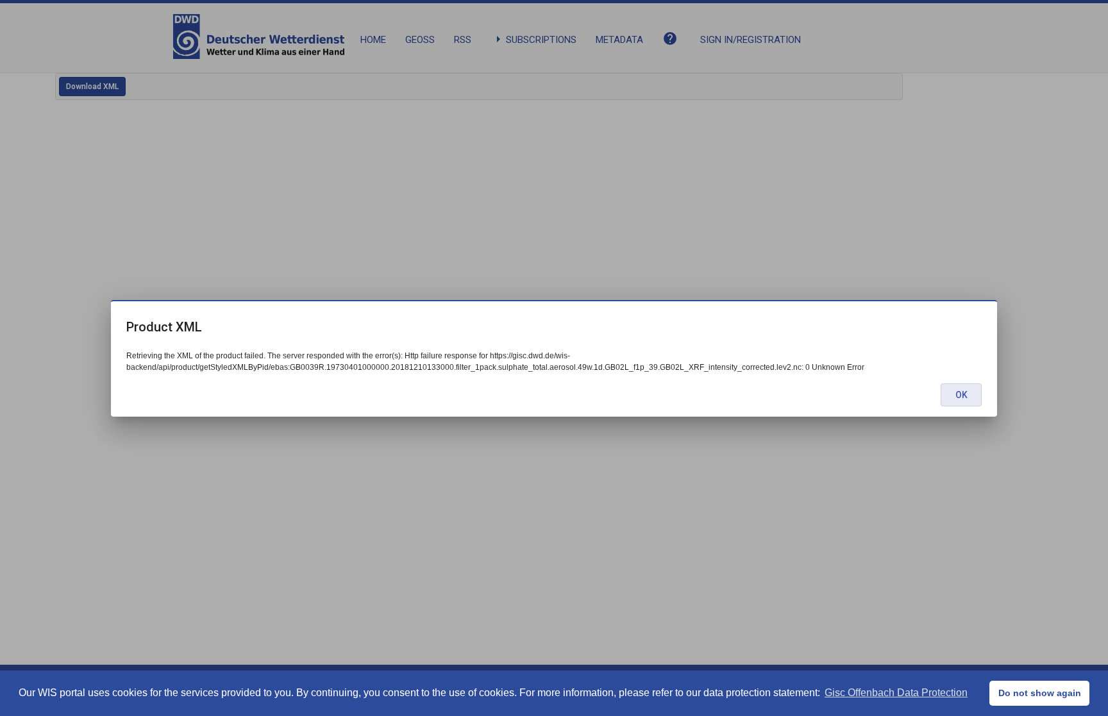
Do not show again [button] (1039, 693)
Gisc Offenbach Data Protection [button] (896, 692)
